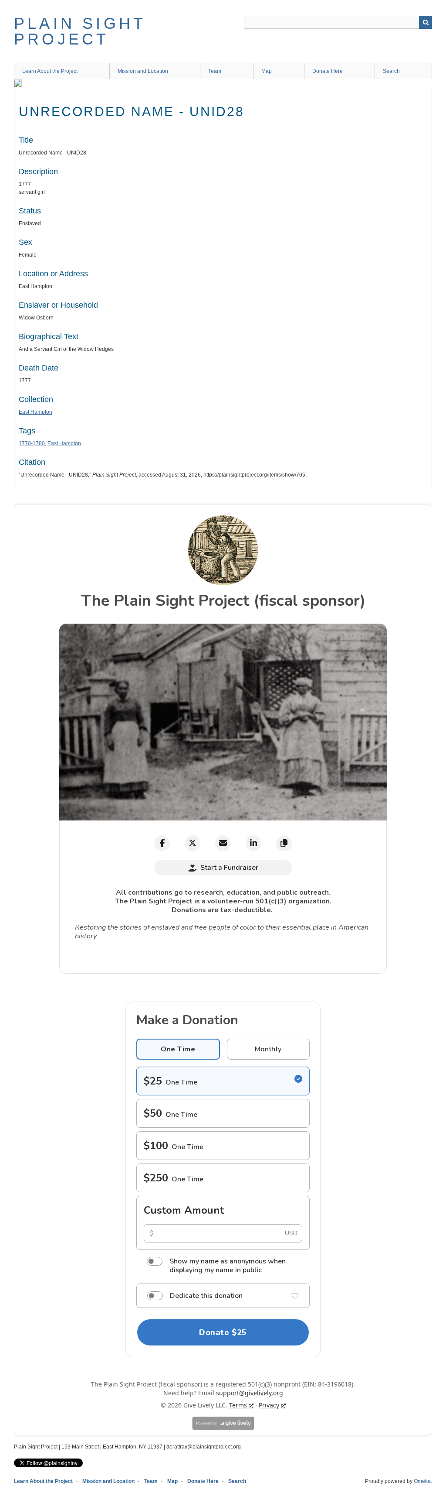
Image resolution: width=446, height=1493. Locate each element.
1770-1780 (32, 443)
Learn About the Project (50, 71)
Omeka (422, 1481)
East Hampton (35, 412)
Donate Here (327, 71)
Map (266, 71)
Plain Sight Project (79, 31)
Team (214, 71)
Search (425, 22)
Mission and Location (143, 71)
